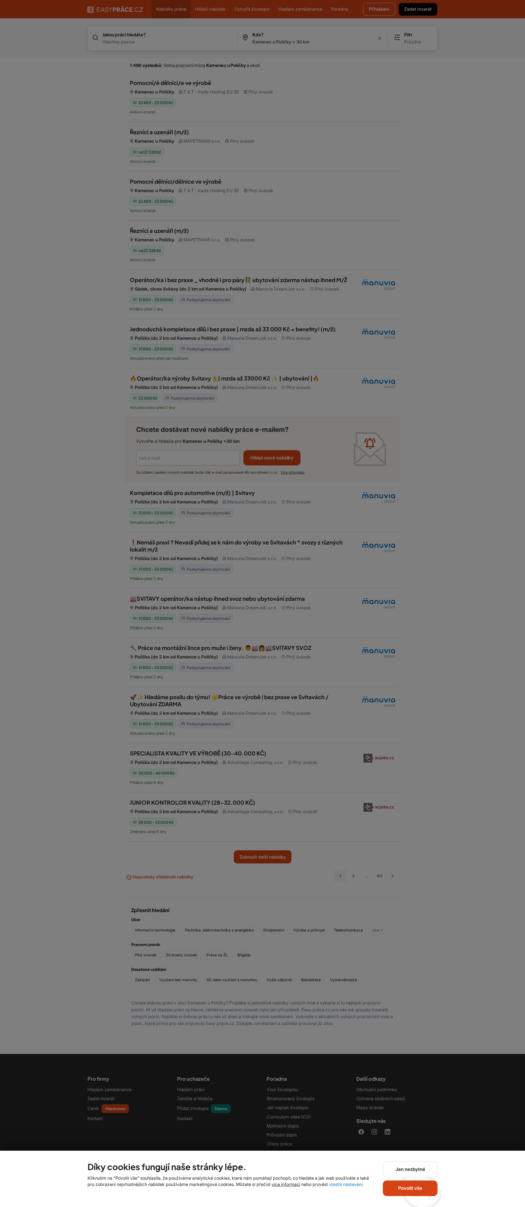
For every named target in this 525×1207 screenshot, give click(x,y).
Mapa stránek (370, 1107)
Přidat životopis (202, 1108)
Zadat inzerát (101, 1098)
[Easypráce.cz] (115, 9)
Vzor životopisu (282, 1089)
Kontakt (95, 1118)
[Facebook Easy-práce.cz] (361, 1132)
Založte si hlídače (194, 1098)
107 (380, 876)
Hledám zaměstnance (110, 1089)
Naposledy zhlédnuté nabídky (162, 877)
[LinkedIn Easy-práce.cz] (387, 1132)
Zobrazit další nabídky (263, 857)
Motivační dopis (283, 1126)
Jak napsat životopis (287, 1107)
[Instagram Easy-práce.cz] (374, 1132)
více (376, 930)
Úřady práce (279, 1144)
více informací (292, 472)
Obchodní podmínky (376, 1089)
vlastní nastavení (346, 1184)
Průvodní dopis (282, 1135)
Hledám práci (191, 1089)
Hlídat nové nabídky (272, 458)
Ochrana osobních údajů (380, 1098)
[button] (418, 9)
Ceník (106, 1108)
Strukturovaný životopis (290, 1098)
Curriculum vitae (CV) (289, 1117)
